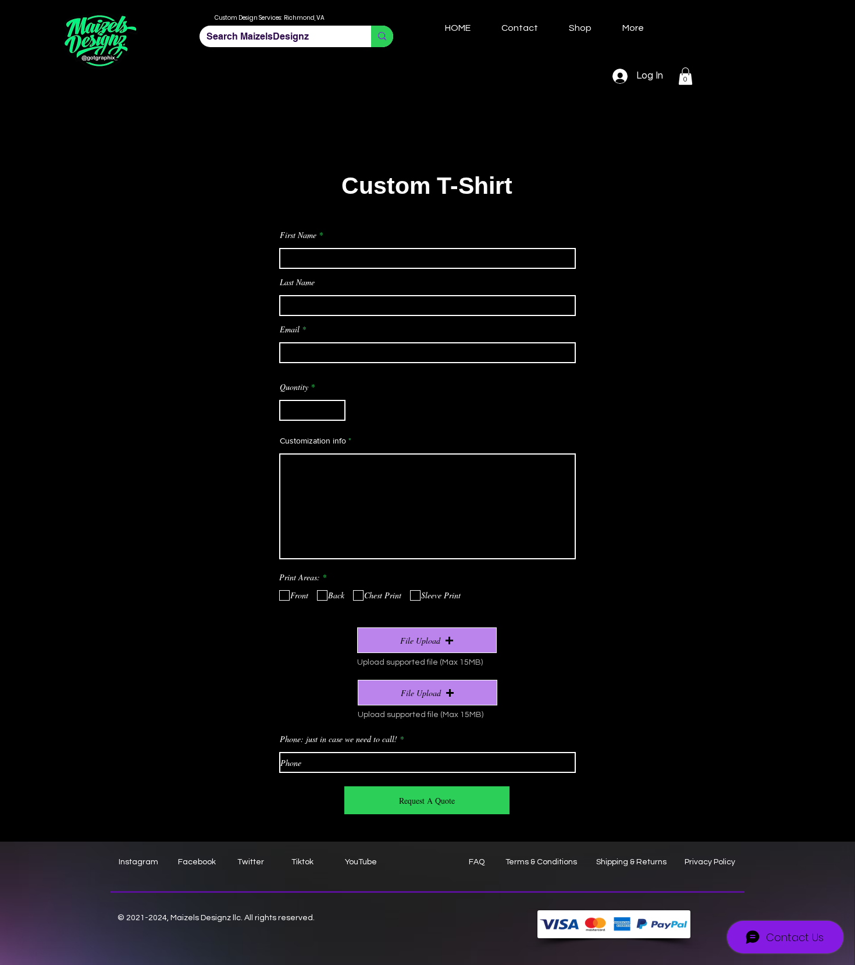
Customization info (313, 441)
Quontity (294, 387)
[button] (685, 76)
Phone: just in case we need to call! (338, 739)
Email (290, 329)
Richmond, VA (304, 17)
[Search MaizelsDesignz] (382, 36)
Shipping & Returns (631, 862)
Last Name (297, 282)
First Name (298, 235)
